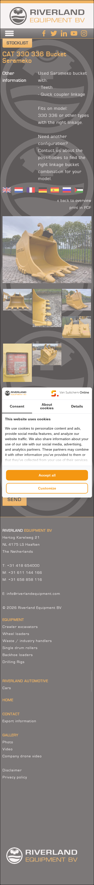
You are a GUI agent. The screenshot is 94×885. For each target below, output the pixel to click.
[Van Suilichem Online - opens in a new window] (70, 393)
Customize (47, 488)
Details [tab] (77, 406)
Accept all (47, 475)
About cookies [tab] (47, 406)
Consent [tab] (17, 406)
